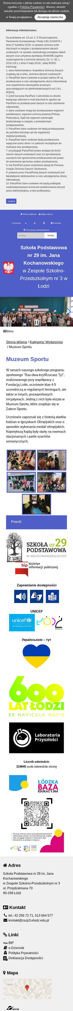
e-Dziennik (16, 948)
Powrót (16, 521)
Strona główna (29, 214)
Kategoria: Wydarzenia (46, 342)
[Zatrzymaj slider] (36, 323)
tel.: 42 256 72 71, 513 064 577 (30, 915)
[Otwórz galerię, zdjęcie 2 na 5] (51, 460)
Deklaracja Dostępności (25, 958)
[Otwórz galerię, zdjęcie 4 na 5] (51, 482)
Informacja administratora (37, 230)
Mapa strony (47, 214)
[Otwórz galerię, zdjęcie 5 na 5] (36, 504)
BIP (11, 943)
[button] (5, 311)
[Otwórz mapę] (27, 988)
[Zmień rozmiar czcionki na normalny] (25, 223)
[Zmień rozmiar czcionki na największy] (44, 223)
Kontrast (57, 223)
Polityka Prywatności (23, 953)
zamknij (11, 201)
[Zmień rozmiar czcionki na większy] (34, 223)
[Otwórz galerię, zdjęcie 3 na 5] (21, 482)
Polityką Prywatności (32, 7)
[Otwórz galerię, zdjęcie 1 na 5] (21, 460)
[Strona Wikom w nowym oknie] (12, 1008)
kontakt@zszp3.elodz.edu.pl (28, 920)
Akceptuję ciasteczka (50, 17)
